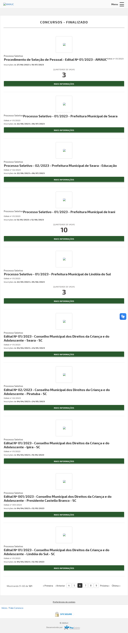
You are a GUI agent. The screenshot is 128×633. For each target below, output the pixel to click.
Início (4, 607)
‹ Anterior (60, 585)
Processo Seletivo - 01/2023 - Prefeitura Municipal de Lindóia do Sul (57, 274)
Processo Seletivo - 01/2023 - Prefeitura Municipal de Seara (70, 116)
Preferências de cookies (64, 602)
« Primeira (48, 585)
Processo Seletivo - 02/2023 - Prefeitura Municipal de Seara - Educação (60, 165)
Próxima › (105, 585)
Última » (116, 585)
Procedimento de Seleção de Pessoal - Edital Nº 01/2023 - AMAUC (55, 59)
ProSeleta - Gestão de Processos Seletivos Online (72, 628)
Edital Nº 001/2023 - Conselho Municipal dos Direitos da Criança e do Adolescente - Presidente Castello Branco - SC (58, 498)
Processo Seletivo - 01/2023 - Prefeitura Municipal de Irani (69, 212)
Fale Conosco (16, 607)
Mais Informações (64, 84)
